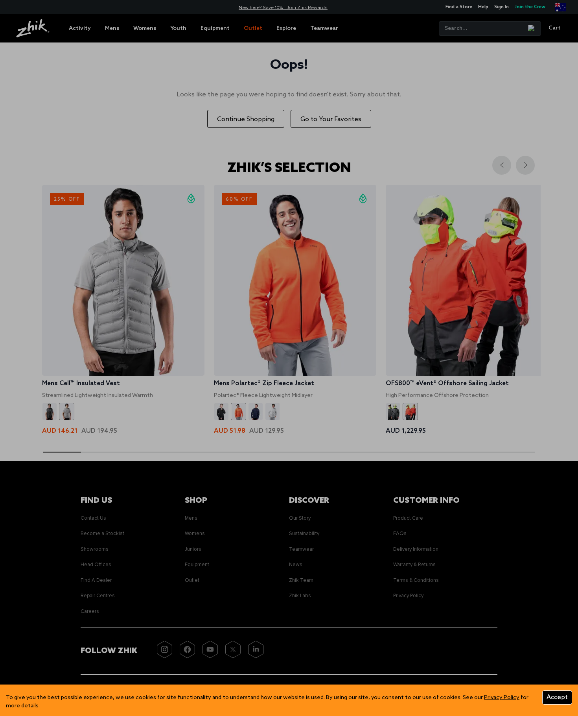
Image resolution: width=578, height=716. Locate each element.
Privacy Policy (501, 697)
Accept (557, 697)
